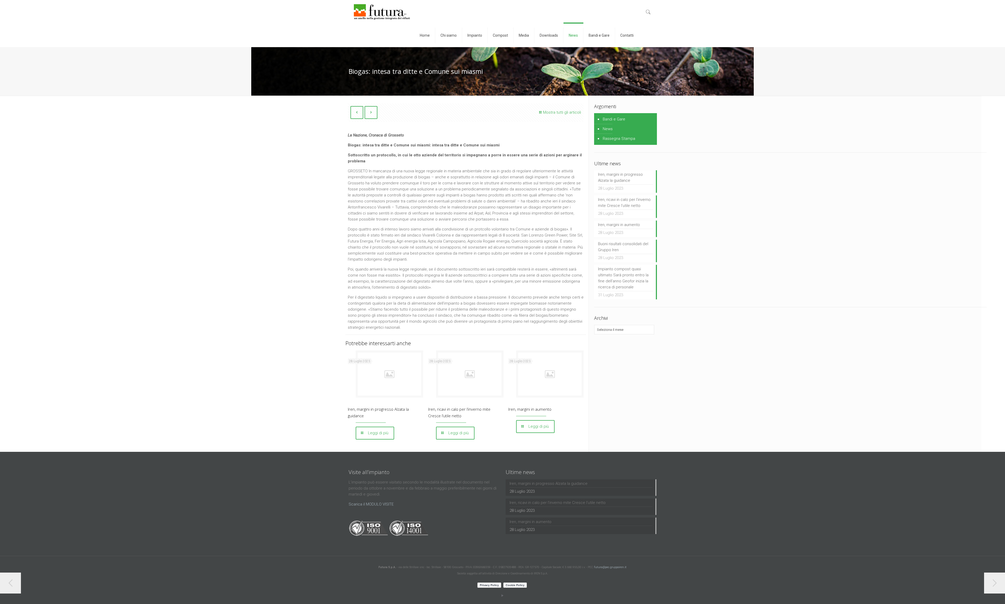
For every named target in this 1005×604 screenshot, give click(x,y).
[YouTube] (502, 595)
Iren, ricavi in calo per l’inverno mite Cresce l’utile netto (624, 202)
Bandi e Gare (614, 119)
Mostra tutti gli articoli (562, 112)
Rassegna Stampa (619, 138)
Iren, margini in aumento (529, 409)
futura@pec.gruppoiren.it (610, 567)
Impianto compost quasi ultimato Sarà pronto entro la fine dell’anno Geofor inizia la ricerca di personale (623, 278)
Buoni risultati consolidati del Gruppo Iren (623, 246)
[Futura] (382, 12)
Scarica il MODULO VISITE (371, 504)
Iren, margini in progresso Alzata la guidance (620, 177)
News (608, 129)
